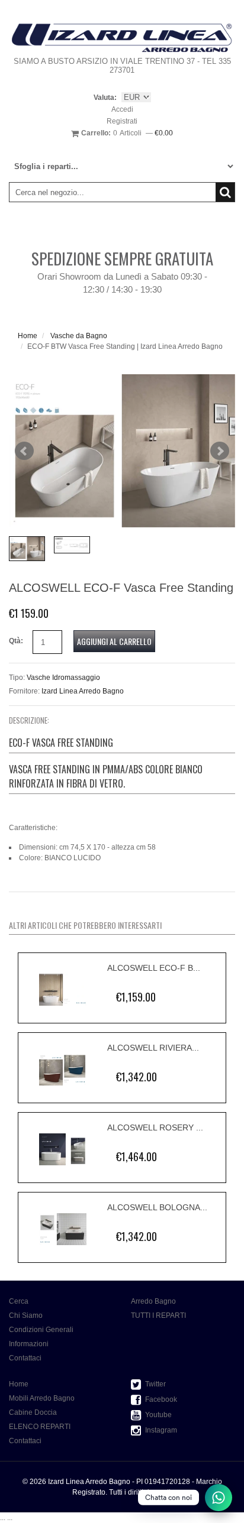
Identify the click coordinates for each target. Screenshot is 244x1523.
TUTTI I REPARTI (158, 1315)
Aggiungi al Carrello (114, 641)
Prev (24, 451)
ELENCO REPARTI (39, 1426)
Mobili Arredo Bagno (42, 1398)
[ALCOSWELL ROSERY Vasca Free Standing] (62, 1149)
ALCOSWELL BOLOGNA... (157, 1207)
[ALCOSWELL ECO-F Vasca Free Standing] (122, 450)
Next (219, 451)
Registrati (122, 121)
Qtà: (16, 641)
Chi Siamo (26, 1315)
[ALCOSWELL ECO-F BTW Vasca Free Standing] (62, 990)
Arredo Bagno (153, 1301)
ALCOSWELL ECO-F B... (153, 968)
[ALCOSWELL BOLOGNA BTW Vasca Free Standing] (62, 1229)
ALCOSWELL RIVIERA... (153, 1047)
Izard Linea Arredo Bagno (82, 691)
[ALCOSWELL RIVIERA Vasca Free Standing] (62, 1069)
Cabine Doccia (33, 1412)
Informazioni (29, 1344)
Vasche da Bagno (78, 336)
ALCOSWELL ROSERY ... (155, 1127)
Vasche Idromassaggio (63, 677)
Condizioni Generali (41, 1330)
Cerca (18, 1301)
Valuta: (105, 97)
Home (27, 336)
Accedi (122, 109)
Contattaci (25, 1358)
